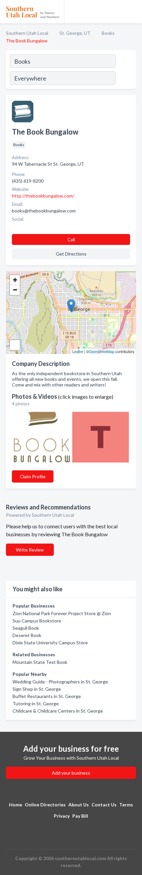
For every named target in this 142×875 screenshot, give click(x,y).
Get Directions (71, 254)
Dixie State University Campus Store (50, 642)
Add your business (71, 773)
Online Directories (45, 804)
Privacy (62, 816)
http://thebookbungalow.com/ (43, 196)
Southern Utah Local (27, 33)
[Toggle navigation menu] (133, 11)
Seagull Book (26, 628)
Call (71, 239)
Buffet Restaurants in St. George (47, 696)
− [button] (15, 290)
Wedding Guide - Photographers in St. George (60, 681)
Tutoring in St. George (36, 703)
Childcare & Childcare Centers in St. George (58, 711)
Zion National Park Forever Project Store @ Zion (62, 613)
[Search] (125, 70)
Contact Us (104, 804)
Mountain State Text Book (40, 662)
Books (108, 33)
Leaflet (77, 351)
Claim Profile (33, 476)
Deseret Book (27, 635)
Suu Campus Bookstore (37, 620)
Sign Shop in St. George (37, 689)
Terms (126, 804)
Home (15, 804)
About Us (78, 804)
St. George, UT (74, 33)
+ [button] (15, 280)
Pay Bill (80, 816)
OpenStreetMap (101, 351)
